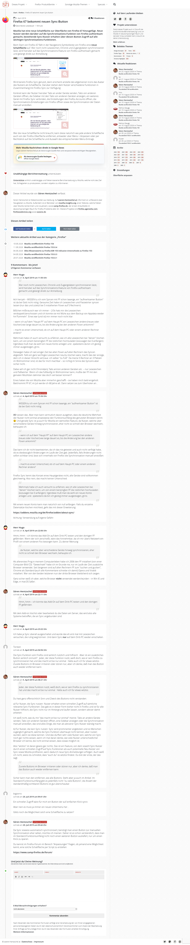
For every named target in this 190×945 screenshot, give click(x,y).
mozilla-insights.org (67, 203)
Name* (16, 872)
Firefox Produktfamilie (45, 4)
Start (15, 13)
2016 (132, 157)
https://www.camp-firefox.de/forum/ (32, 852)
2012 (132, 160)
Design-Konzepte (120, 51)
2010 (117, 162)
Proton (130, 56)
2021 (124, 155)
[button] (15, 876)
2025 (124, 152)
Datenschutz (27, 941)
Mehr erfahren (119, 42)
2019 (140, 155)
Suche (114, 3)
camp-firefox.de (61, 206)
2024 (132, 152)
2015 (140, 157)
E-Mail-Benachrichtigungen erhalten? (30, 905)
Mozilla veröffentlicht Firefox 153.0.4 (40, 247)
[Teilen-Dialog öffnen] (89, 18)
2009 (124, 162)
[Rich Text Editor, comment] (58, 890)
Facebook (125, 19)
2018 (117, 157)
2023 (140, 152)
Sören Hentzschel (22, 393)
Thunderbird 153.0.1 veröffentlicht (130, 135)
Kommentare (119, 56)
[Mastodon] (120, 19)
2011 (140, 160)
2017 (124, 157)
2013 (124, 160)
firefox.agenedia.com (87, 209)
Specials (101, 4)
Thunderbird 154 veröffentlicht (128, 89)
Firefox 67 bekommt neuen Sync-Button (40, 21)
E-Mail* (47, 872)
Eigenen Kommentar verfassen (27, 268)
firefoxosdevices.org (22, 212)
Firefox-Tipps (119, 53)
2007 (138, 162)
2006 (116, 165)
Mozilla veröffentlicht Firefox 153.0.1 (40, 258)
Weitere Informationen (23, 932)
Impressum (39, 941)
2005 (123, 165)
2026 (117, 152)
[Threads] (130, 19)
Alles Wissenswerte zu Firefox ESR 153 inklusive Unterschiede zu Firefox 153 (58, 250)
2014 (117, 160)
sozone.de (41, 212)
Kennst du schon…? (133, 53)
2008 (131, 162)
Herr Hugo (18, 274)
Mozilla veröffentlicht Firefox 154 (39, 243)
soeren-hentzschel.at (67, 200)
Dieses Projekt (18, 4)
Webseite (78, 872)
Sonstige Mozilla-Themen (76, 4)
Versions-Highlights (121, 58)
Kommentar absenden (58, 915)
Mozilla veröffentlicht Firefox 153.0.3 (40, 254)
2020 (132, 155)
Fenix (132, 51)
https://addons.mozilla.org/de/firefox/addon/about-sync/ (43, 512)
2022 (117, 155)
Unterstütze (18, 180)
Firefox (21, 13)
